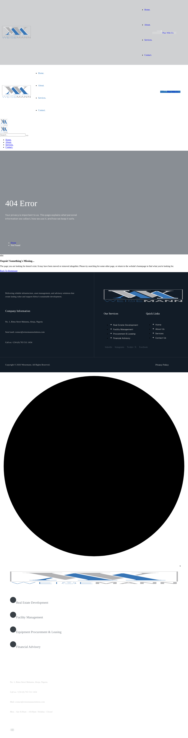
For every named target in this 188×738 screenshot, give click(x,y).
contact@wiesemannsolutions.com (30, 332)
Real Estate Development (32, 602)
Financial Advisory (28, 647)
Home (13, 243)
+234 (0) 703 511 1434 (22, 342)
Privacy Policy (162, 365)
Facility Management (29, 617)
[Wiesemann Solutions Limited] (4, 125)
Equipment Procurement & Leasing (39, 632)
